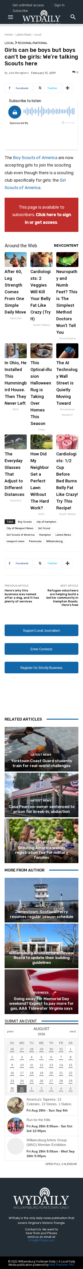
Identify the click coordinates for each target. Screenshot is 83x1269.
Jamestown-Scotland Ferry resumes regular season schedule (41, 914)
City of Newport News (19, 528)
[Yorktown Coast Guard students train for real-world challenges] (41, 749)
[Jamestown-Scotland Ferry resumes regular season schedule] (41, 900)
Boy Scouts (25, 521)
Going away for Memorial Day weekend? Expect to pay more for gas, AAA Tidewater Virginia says (41, 1003)
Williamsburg (54, 541)
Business (41, 992)
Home (9, 35)
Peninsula (35, 541)
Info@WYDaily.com (41, 1240)
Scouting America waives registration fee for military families (41, 852)
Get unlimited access (28, 5)
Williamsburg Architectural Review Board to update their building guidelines (41, 958)
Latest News (23, 35)
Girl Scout (44, 528)
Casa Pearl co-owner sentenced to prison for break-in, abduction (41, 809)
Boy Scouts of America (35, 157)
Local (37, 35)
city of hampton (46, 521)
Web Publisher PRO (61, 1265)
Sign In (59, 5)
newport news (15, 541)
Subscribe (20, 11)
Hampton (45, 534)
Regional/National (32, 42)
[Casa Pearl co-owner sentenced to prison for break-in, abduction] (41, 795)
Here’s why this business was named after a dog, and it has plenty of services (22, 596)
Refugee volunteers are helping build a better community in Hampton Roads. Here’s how (62, 598)
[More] (67, 88)
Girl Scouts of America (20, 534)
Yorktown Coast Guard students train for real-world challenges (41, 763)
